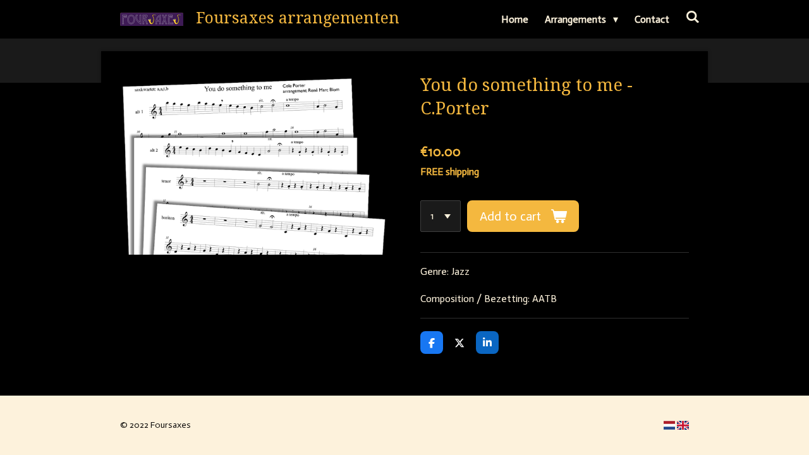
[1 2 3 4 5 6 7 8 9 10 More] (440, 216)
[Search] (693, 16)
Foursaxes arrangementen (297, 18)
